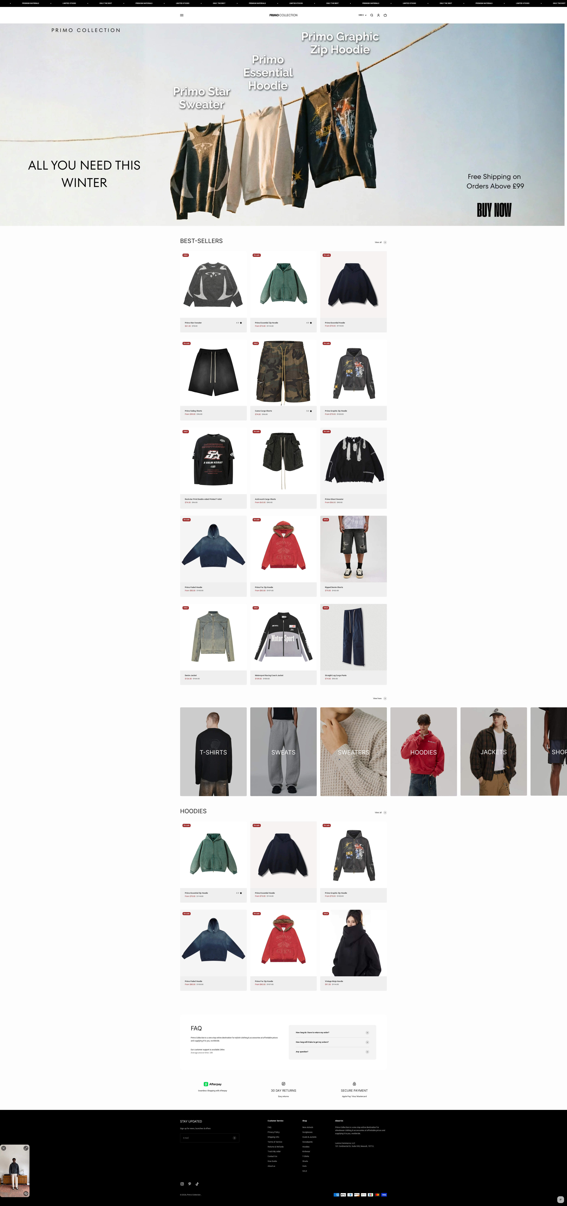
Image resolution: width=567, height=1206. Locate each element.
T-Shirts (305, 1156)
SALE (304, 1171)
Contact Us (272, 1156)
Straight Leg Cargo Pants (336, 675)
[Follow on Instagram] (182, 1184)
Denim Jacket (191, 675)
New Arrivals (307, 1127)
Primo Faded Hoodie (193, 587)
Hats (304, 1166)
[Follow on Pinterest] (190, 1184)
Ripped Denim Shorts (334, 587)
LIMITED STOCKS (30, 3)
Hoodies (305, 1147)
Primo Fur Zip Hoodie (264, 587)
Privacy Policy (274, 1132)
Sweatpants (307, 1142)
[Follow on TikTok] (197, 1184)
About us (271, 1166)
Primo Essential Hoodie (335, 323)
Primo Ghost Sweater (334, 499)
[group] (283, 124)
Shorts (305, 1161)
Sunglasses (307, 1132)
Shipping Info (273, 1137)
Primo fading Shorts (193, 411)
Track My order (274, 1151)
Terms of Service (275, 1142)
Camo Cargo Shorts (263, 411)
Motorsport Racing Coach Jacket (269, 675)
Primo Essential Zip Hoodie (266, 323)
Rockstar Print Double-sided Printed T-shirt (203, 499)
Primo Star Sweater (193, 323)
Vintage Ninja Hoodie (334, 981)
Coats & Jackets (309, 1137)
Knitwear (306, 1151)
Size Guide (272, 1161)
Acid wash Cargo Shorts (265, 499)
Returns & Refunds (276, 1147)
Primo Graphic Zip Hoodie (336, 411)
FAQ (269, 1127)
